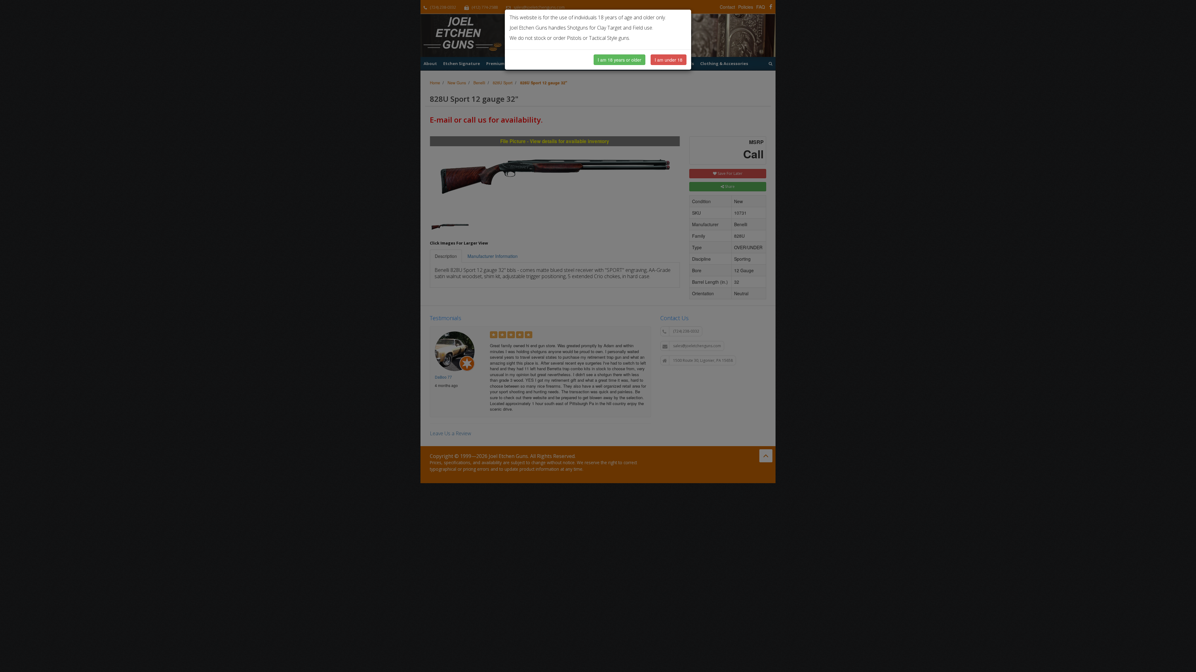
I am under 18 (668, 60)
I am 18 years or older (619, 60)
